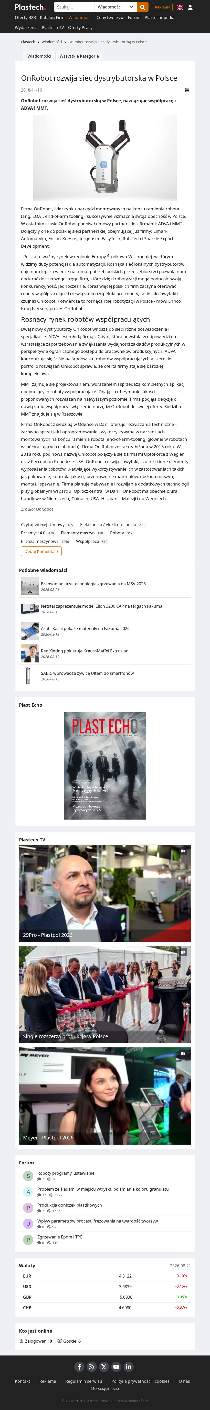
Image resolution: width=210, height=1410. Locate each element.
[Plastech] (30, 7)
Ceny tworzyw (110, 17)
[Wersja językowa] (180, 7)
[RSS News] (92, 1367)
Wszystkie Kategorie (79, 56)
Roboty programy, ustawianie (65, 1173)
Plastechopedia (159, 17)
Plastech (28, 41)
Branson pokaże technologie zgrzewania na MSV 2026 (93, 584)
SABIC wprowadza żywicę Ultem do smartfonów (87, 673)
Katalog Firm (52, 17)
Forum (134, 17)
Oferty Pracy (80, 27)
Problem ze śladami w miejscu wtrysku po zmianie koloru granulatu (103, 1189)
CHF (27, 1307)
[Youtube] (116, 1367)
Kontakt (22, 1381)
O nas (184, 1381)
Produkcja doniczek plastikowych (69, 1205)
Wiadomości (80, 17)
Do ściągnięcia (105, 1388)
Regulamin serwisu (83, 1381)
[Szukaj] (143, 7)
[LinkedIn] (128, 1367)
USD (27, 1286)
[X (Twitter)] (104, 1367)
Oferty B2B (25, 17)
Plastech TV (53, 27)
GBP (27, 1297)
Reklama (162, 7)
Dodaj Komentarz (41, 551)
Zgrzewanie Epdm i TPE (59, 1237)
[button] (190, 7)
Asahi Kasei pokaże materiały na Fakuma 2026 (85, 628)
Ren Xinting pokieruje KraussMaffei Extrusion (85, 651)
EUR (27, 1276)
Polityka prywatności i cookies (140, 1381)
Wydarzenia (26, 27)
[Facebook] (79, 1367)
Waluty (27, 1266)
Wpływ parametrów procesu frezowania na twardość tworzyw (97, 1221)
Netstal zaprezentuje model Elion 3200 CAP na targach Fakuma (101, 606)
